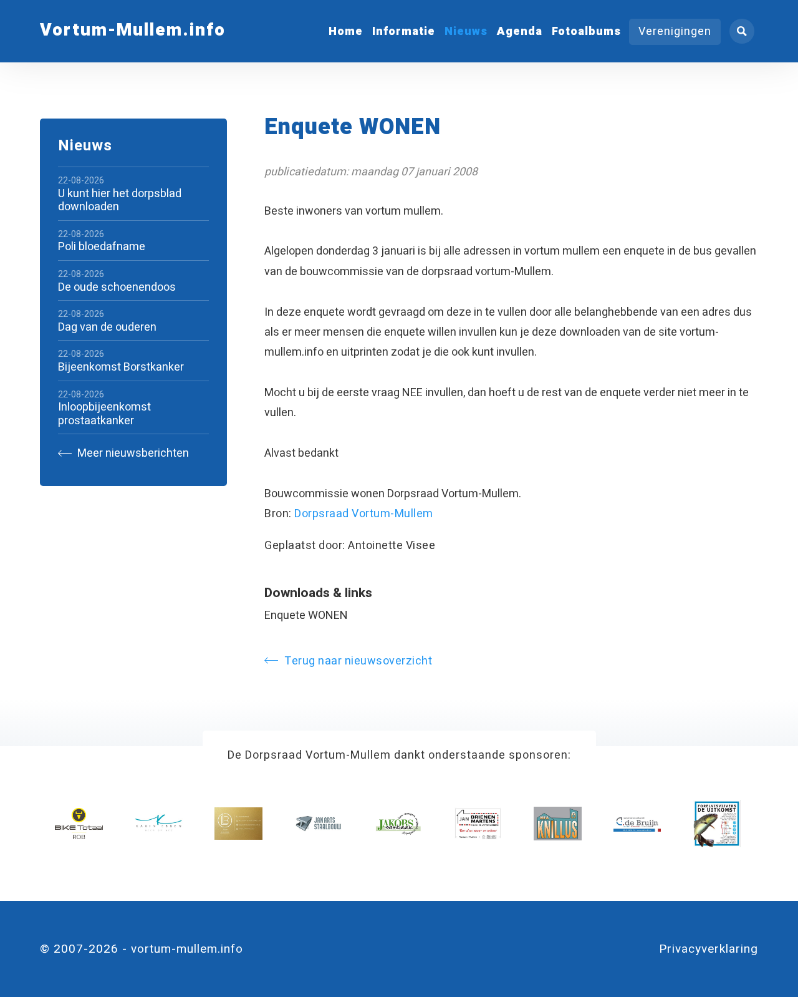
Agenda (519, 31)
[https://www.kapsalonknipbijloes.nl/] (238, 824)
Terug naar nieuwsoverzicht (358, 661)
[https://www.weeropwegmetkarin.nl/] (159, 824)
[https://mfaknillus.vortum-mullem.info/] (558, 824)
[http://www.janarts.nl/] (318, 824)
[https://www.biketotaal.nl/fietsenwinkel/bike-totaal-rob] (79, 824)
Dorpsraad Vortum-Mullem (363, 513)
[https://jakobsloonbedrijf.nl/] (398, 824)
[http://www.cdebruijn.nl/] (637, 824)
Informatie (403, 31)
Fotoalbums (586, 31)
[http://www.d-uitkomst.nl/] (717, 824)
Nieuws (466, 31)
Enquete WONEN (306, 615)
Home (346, 31)
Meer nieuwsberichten (132, 453)
